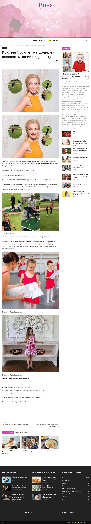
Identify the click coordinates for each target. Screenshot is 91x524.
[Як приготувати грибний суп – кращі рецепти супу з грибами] (50, 442)
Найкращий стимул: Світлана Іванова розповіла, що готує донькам (80, 176)
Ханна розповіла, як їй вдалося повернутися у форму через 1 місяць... (81, 193)
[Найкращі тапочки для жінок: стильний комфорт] (6, 480)
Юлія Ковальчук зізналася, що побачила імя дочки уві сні (46, 425)
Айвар (74, 131)
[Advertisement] (45, 24)
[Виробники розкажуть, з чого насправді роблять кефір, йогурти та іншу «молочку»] (66, 142)
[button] (87, 40)
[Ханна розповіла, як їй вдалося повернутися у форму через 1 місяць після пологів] (66, 194)
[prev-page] (3, 457)
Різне (35, 40)
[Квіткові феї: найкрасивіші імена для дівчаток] (36, 488)
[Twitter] (8, 64)
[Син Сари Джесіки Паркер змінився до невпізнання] (30, 442)
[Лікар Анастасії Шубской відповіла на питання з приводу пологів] (36, 497)
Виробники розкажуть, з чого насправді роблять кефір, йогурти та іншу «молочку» (80, 141)
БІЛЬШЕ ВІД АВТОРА (21, 432)
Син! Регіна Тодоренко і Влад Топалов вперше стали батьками (10, 451)
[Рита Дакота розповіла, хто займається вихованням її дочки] (66, 151)
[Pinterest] (12, 64)
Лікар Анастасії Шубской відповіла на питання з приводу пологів (49, 496)
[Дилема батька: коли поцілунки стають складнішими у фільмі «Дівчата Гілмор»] (6, 497)
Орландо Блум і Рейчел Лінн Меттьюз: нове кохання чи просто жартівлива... (19, 487)
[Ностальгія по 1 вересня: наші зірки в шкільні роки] (66, 168)
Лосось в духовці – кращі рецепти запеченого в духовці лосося (50, 479)
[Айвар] (66, 134)
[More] (20, 64)
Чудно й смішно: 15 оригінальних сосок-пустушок (75, 75)
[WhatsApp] (16, 64)
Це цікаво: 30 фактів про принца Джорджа (15, 424)
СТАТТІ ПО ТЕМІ (8, 432)
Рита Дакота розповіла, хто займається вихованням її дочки (80, 150)
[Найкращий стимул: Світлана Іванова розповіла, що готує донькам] (66, 177)
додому (4, 45)
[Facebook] (4, 64)
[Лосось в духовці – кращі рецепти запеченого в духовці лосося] (36, 480)
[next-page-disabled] (6, 457)
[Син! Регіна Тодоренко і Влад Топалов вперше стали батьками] (11, 442)
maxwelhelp (65, 78)
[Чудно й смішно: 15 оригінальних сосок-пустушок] (75, 62)
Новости (42, 40)
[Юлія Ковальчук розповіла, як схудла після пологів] (66, 159)
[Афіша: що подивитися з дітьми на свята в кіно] (66, 185)
